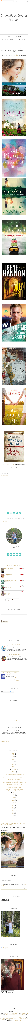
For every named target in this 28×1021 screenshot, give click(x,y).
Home (8, 36)
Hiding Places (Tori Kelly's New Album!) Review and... (14, 786)
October (13, 771)
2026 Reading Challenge (10, 673)
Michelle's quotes (6, 880)
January (14, 804)
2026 (13, 753)
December (14, 767)
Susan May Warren (24, 1018)
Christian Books (4, 633)
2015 (13, 808)
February (14, 802)
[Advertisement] (14, 491)
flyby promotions (22, 1017)
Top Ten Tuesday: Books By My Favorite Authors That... (14, 777)
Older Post (4, 507)
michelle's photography (5, 1015)
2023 (13, 758)
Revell (26, 1012)
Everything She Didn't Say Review (14, 784)
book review (4, 1012)
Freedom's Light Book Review (14, 790)
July (14, 794)
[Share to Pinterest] (24, 464)
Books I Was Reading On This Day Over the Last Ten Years (13, 824)
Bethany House (17, 1012)
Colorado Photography (11, 1017)
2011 (13, 815)
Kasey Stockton (8, 587)
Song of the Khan (8, 574)
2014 (13, 810)
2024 (13, 756)
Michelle (7, 674)
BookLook (5, 1013)
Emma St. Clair (8, 581)
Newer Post (23, 507)
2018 (13, 766)
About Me (18, 36)
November (14, 769)
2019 (13, 764)
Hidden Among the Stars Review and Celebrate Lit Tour (14, 782)
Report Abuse (5, 741)
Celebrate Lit (15, 1013)
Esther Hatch (7, 594)
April (14, 799)
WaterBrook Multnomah (19, 1015)
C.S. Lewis (8, 1019)
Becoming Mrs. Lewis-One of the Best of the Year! (14, 776)
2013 (13, 812)
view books (17, 680)
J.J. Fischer (7, 575)
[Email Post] (16, 464)
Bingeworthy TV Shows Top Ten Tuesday (14, 789)
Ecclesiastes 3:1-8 (14, 43)
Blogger (16, 720)
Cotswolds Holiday (8, 586)
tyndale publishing (10, 1014)
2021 (13, 761)
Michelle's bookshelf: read (13, 565)
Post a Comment (4, 475)
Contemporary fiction (4, 1018)
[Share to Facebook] (22, 464)
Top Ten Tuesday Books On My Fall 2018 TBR (14, 781)
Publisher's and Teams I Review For (14, 39)
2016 (13, 807)
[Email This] (18, 464)
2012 (13, 813)
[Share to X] (21, 464)
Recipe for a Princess (8, 568)
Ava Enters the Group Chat (10, 580)
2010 (13, 817)
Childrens (2, 1017)
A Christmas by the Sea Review (14, 779)
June (14, 795)
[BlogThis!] (19, 464)
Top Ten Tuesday (15, 55)
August (14, 792)
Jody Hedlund (14, 1018)
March (13, 800)
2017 (13, 805)
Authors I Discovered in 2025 (15, 654)
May (14, 797)
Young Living (4, 521)
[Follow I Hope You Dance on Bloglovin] (7, 692)
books (3, 1019)
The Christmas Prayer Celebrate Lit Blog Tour (14, 774)
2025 (13, 754)
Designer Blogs (18, 1020)
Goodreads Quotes (23, 888)
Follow (2, 999)
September (13, 772)
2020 (13, 763)
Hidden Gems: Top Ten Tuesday (14, 787)
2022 (13, 759)
